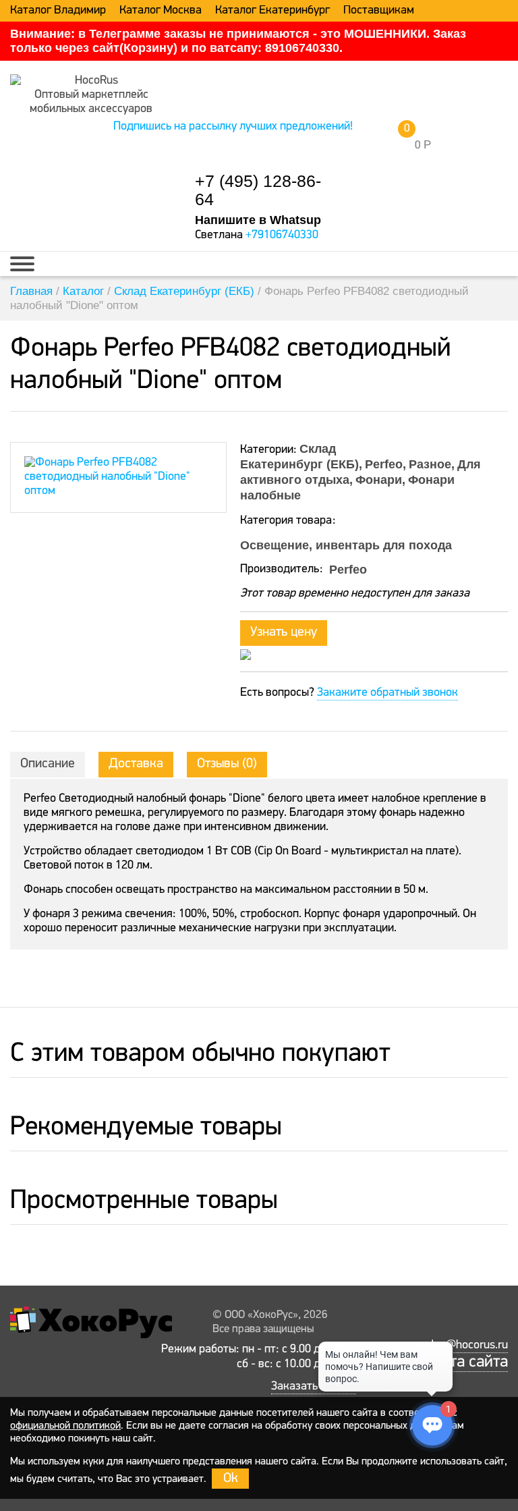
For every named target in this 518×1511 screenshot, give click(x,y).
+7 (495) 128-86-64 (258, 190)
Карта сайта (466, 1362)
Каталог (83, 291)
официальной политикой (65, 1426)
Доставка (136, 764)
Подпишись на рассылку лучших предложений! (233, 127)
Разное (430, 464)
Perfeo (384, 464)
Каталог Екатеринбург (272, 10)
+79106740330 (282, 235)
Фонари (378, 480)
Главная (31, 291)
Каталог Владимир (58, 10)
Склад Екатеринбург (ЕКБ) (184, 291)
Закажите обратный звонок (387, 693)
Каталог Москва (160, 10)
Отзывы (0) (227, 764)
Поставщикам (378, 10)
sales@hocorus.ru (464, 1346)
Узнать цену (283, 632)
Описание (47, 764)
